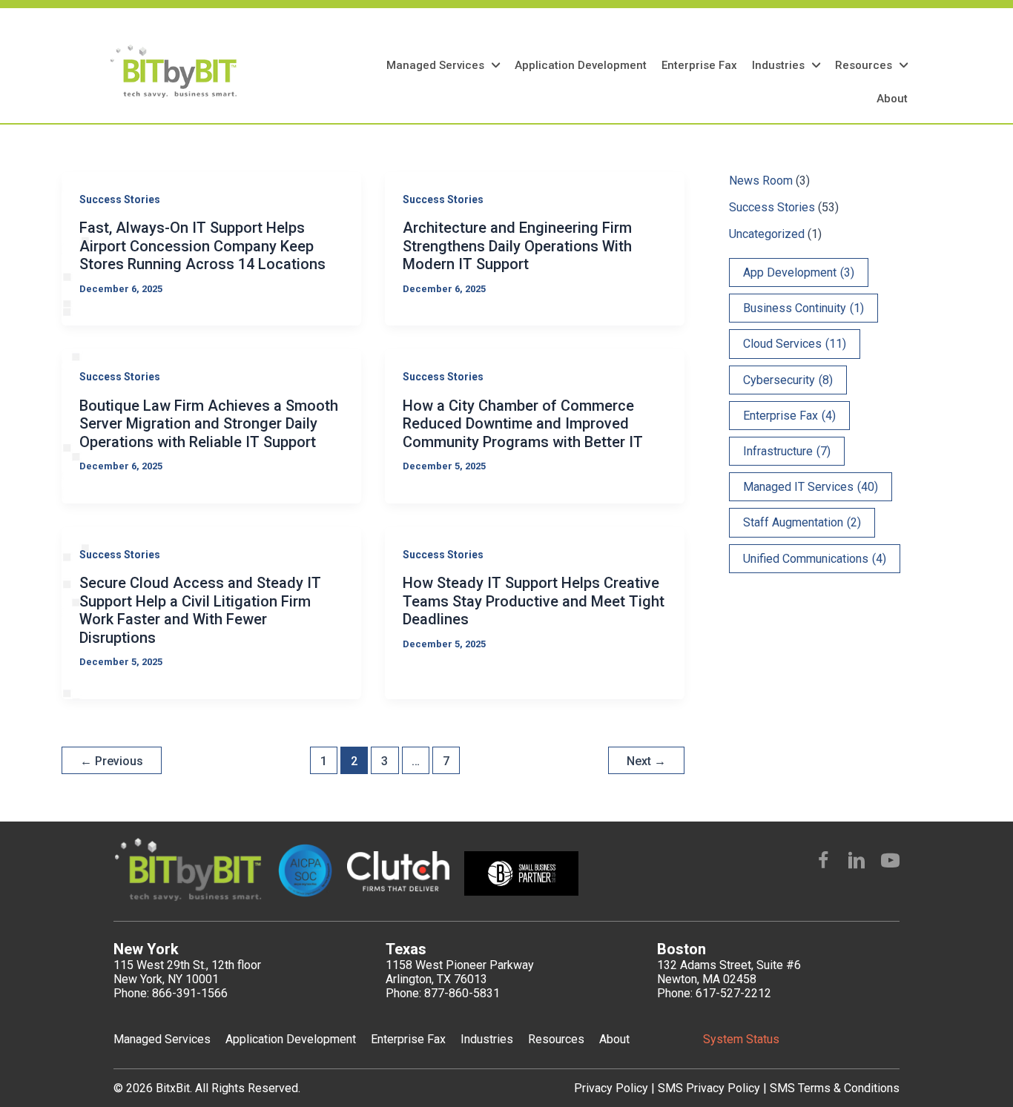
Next (646, 761)
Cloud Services (794, 344)
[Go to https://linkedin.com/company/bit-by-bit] (857, 862)
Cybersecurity (788, 380)
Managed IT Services (810, 487)
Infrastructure (787, 451)
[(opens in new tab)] (398, 871)
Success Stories (119, 199)
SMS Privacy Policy (710, 1088)
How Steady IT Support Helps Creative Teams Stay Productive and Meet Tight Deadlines (533, 601)
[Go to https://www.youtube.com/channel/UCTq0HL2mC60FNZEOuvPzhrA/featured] (890, 862)
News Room (761, 181)
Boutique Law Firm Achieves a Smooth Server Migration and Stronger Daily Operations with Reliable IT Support (208, 424)
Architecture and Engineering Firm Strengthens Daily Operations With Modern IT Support (517, 246)
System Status (741, 1039)
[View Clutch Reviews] (326, 71)
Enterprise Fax (789, 416)
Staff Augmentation (802, 522)
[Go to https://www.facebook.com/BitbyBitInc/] (823, 862)
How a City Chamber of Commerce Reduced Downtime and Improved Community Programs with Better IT (523, 424)
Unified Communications (814, 559)
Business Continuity (803, 308)
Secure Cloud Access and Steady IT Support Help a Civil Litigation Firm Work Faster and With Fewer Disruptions (200, 610)
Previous (111, 761)
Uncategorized (767, 234)
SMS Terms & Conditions (835, 1088)
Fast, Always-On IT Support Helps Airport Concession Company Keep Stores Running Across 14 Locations (202, 246)
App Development (798, 272)
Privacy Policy (612, 1088)
